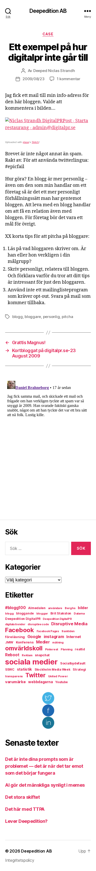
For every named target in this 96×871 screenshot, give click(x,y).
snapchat (42, 655)
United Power (58, 676)
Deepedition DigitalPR (22, 619)
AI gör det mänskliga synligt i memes (45, 785)
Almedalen (37, 608)
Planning (66, 649)
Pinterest (51, 649)
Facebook (19, 630)
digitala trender (15, 624)
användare (55, 608)
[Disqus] (48, 443)
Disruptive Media (69, 623)
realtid (80, 649)
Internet (73, 636)
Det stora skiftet (22, 797)
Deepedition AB (48, 11)
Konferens (25, 642)
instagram (54, 636)
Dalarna (79, 613)
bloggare (33, 316)
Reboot (12, 654)
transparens (14, 676)
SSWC (9, 669)
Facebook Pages (48, 631)
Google (34, 636)
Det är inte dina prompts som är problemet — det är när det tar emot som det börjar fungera (44, 766)
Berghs (70, 608)
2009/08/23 (33, 78)
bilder (83, 608)
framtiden (68, 631)
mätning (57, 642)
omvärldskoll (23, 648)
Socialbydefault (73, 663)
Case (47, 34)
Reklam (27, 655)
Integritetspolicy (19, 860)
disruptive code (38, 624)
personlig (51, 316)
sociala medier (31, 661)
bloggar (42, 613)
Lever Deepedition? (26, 821)
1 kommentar (68, 78)
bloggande (25, 613)
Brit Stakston (60, 613)
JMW (9, 642)
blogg (17, 316)
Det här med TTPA (25, 809)
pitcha (67, 316)
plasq (26, 142)
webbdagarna (40, 682)
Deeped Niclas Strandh (54, 70)
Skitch (35, 142)
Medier (43, 642)
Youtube (61, 682)
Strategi (79, 669)
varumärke (15, 681)
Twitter (35, 675)
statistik (24, 669)
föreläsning (15, 637)
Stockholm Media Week (52, 669)
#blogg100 (15, 607)
